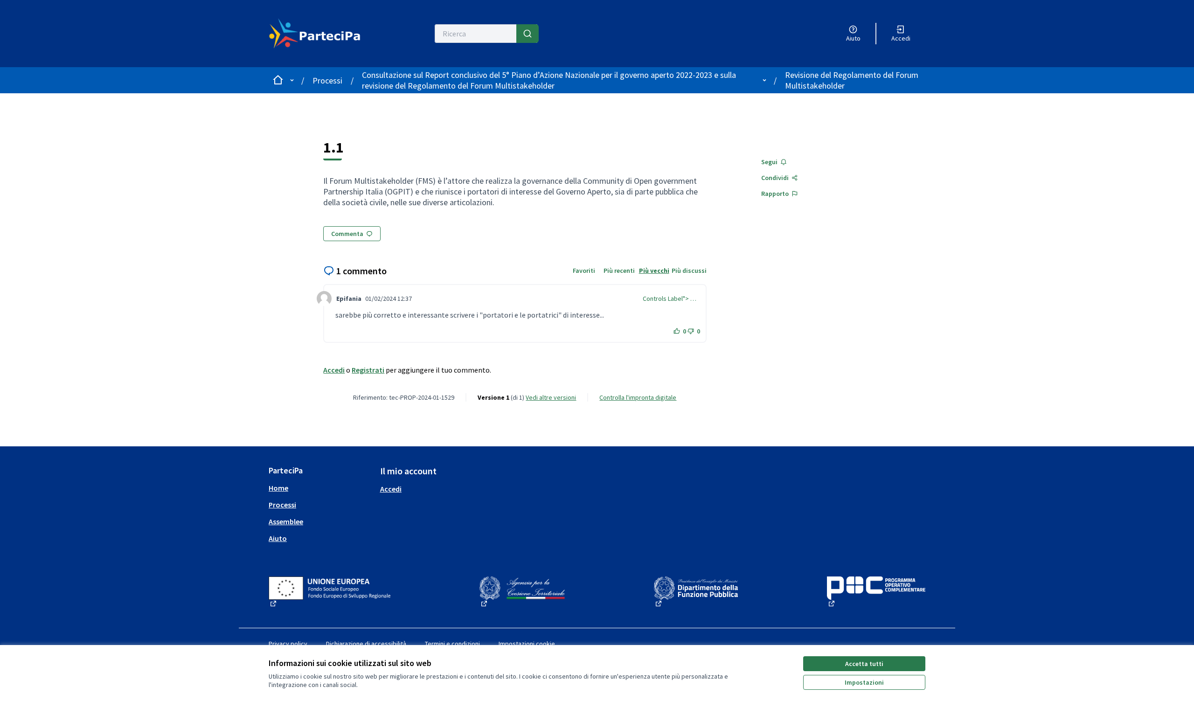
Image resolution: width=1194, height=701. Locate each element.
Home (278, 488)
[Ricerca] (527, 33)
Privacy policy (288, 643)
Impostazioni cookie (527, 643)
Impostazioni (864, 682)
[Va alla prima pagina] (320, 34)
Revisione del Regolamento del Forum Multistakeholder (851, 80)
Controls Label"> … (669, 298)
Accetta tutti (864, 663)
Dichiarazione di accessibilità (366, 643)
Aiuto (278, 538)
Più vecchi (654, 270)
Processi (327, 80)
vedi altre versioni (551, 397)
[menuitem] (321, 488)
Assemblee (286, 521)
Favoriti (584, 270)
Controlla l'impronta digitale (637, 397)
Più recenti (619, 270)
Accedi (334, 370)
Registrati (368, 370)
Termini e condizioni (452, 643)
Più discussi (689, 270)
